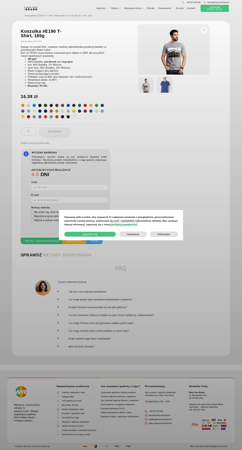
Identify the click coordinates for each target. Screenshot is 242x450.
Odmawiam (163, 234)
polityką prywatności (124, 224)
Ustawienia (133, 234)
